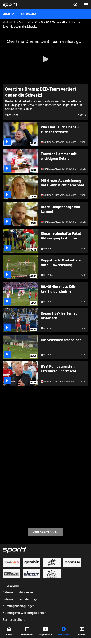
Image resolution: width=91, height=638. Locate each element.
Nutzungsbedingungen (19, 606)
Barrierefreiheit (14, 620)
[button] (45, 59)
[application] (45, 59)
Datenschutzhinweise (18, 592)
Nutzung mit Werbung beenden (25, 613)
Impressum (11, 585)
